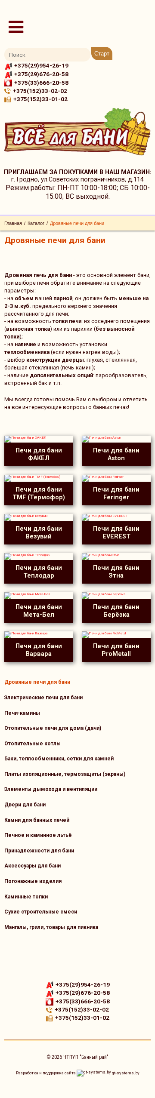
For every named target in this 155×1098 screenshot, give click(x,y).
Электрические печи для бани (43, 698)
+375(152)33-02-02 (40, 90)
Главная (13, 223)
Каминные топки (26, 897)
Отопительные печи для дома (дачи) (52, 728)
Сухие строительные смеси (40, 912)
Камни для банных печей (36, 820)
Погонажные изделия (33, 881)
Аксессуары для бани (32, 866)
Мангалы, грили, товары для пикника (51, 927)
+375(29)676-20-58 (41, 74)
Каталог (36, 223)
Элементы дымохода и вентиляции (50, 789)
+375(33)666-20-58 (41, 82)
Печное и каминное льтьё (38, 835)
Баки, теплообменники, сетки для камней (59, 759)
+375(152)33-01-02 (40, 98)
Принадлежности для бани (39, 851)
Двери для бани (25, 805)
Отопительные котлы (32, 744)
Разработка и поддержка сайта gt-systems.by (78, 1072)
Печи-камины (22, 713)
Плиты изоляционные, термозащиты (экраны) (64, 774)
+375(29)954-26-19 (41, 65)
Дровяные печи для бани (37, 682)
